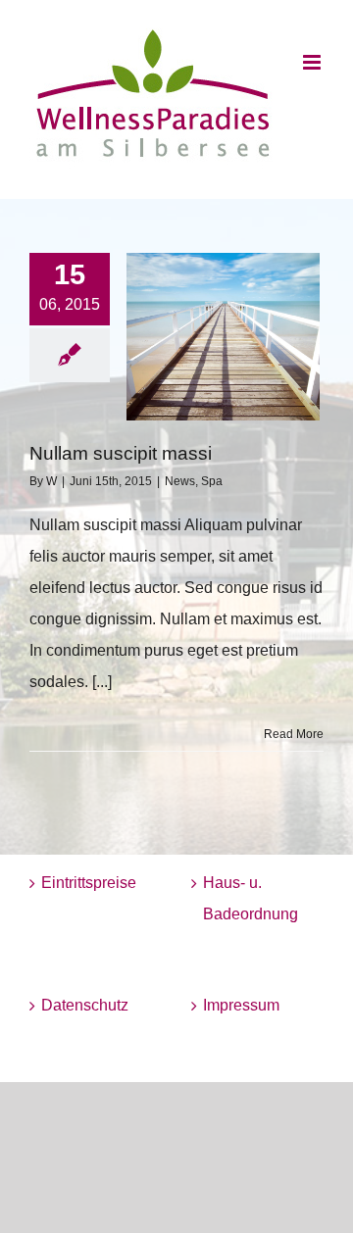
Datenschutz (84, 1005)
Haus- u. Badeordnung (250, 898)
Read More (294, 734)
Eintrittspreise (88, 882)
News (180, 481)
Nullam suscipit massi (120, 453)
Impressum (241, 1005)
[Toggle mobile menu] (313, 62)
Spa (212, 481)
